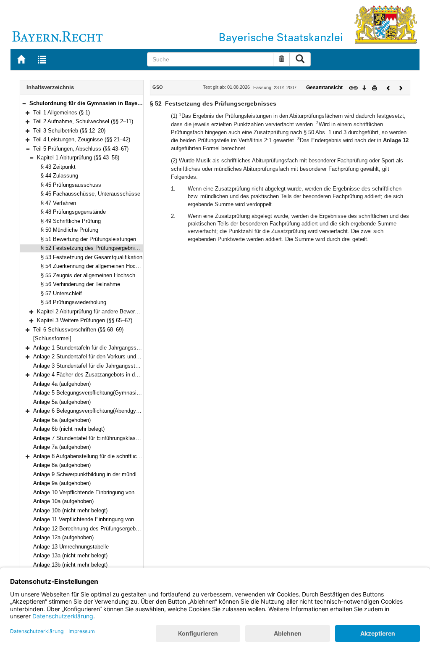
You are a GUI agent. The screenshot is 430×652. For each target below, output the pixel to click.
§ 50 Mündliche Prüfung (69, 230)
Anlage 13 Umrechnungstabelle (71, 546)
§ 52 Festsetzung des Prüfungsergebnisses (94, 248)
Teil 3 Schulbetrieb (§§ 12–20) (69, 130)
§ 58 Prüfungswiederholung (73, 302)
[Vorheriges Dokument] (388, 87)
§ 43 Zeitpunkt (58, 167)
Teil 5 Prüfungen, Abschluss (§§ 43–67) (80, 149)
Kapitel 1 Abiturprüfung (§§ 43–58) (78, 157)
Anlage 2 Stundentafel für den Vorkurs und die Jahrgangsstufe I (110, 356)
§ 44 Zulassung (59, 175)
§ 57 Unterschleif (61, 293)
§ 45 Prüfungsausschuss (71, 185)
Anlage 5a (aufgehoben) (62, 402)
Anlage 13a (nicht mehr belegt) (70, 555)
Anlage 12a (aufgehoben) (63, 537)
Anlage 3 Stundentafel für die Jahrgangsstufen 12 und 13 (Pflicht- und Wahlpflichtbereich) (141, 366)
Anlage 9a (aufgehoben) (62, 483)
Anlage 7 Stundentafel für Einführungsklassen (88, 438)
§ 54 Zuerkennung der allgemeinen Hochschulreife (101, 266)
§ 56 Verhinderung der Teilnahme (80, 284)
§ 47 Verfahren (58, 203)
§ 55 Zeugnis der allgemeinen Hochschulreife (95, 275)
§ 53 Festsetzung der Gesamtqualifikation (91, 257)
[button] (24, 103)
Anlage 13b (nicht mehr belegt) (70, 565)
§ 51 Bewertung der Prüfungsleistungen (88, 239)
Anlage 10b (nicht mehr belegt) (70, 510)
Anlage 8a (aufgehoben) (62, 465)
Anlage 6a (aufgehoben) (62, 420)
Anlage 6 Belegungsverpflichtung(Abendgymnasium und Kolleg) (110, 411)
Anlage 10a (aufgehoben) (63, 501)
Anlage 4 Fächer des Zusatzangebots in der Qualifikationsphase (111, 374)
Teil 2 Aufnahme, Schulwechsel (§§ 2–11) (83, 121)
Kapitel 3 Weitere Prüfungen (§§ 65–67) (84, 320)
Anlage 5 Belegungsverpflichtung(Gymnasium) (89, 393)
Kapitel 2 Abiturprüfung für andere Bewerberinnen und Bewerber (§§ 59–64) (127, 311)
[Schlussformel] (52, 338)
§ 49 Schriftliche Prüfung (71, 221)
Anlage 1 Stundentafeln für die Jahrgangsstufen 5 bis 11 (101, 348)
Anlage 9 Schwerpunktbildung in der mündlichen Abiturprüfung (108, 474)
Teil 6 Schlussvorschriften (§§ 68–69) (78, 329)
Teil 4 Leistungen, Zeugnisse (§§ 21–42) (81, 139)
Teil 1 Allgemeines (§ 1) (61, 112)
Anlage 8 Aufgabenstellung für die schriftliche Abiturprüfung (104, 456)
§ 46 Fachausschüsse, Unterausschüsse (90, 194)
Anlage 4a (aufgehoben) (62, 384)
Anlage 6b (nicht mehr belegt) (69, 429)
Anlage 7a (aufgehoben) (62, 447)
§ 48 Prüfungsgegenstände (73, 212)
